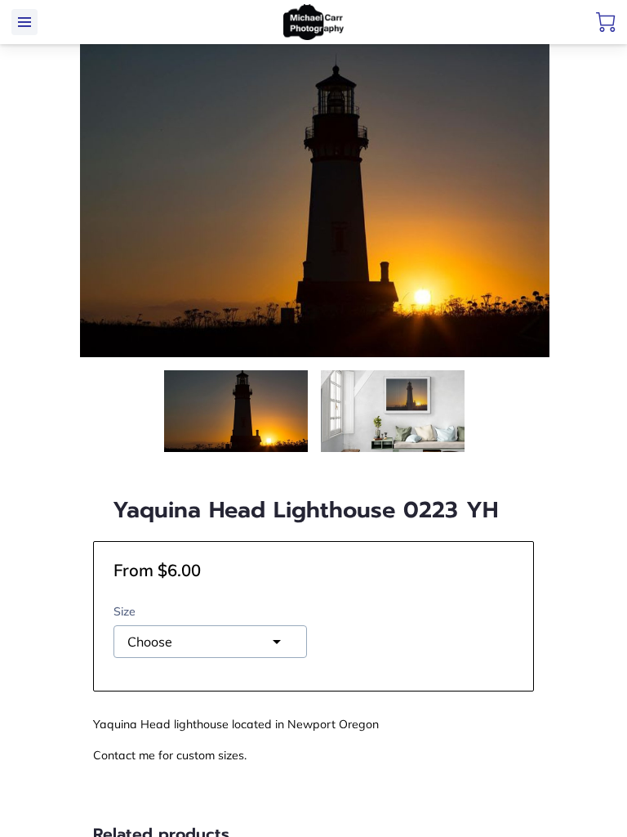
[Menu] (24, 22)
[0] (606, 22)
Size (124, 612)
